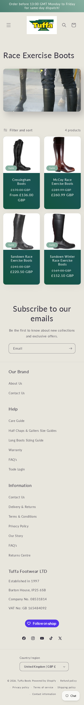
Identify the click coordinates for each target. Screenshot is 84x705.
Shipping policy (67, 687)
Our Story (16, 536)
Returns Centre (19, 555)
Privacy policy (20, 687)
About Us (15, 383)
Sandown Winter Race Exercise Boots (62, 260)
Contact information (44, 694)
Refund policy (68, 680)
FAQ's (13, 459)
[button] (8, 25)
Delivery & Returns (22, 507)
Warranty (15, 450)
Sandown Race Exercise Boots (22, 258)
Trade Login (17, 469)
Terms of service (43, 687)
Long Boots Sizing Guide (26, 440)
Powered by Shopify (44, 680)
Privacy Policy (18, 526)
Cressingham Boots (21, 181)
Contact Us (17, 393)
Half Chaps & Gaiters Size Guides (32, 430)
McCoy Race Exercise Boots (62, 181)
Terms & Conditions (23, 516)
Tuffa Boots (24, 680)
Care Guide (17, 421)
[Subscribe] (70, 348)
